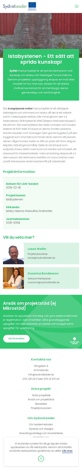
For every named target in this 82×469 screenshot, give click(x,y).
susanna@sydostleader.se (44, 282)
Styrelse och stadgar (41, 428)
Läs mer (67, 450)
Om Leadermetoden (41, 424)
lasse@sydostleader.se (41, 257)
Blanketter (41, 404)
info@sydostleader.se (41, 374)
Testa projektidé (41, 395)
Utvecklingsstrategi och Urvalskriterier (41, 433)
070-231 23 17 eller (33, 379)
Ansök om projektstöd (41, 399)
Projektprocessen (41, 408)
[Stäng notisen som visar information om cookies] (41, 459)
